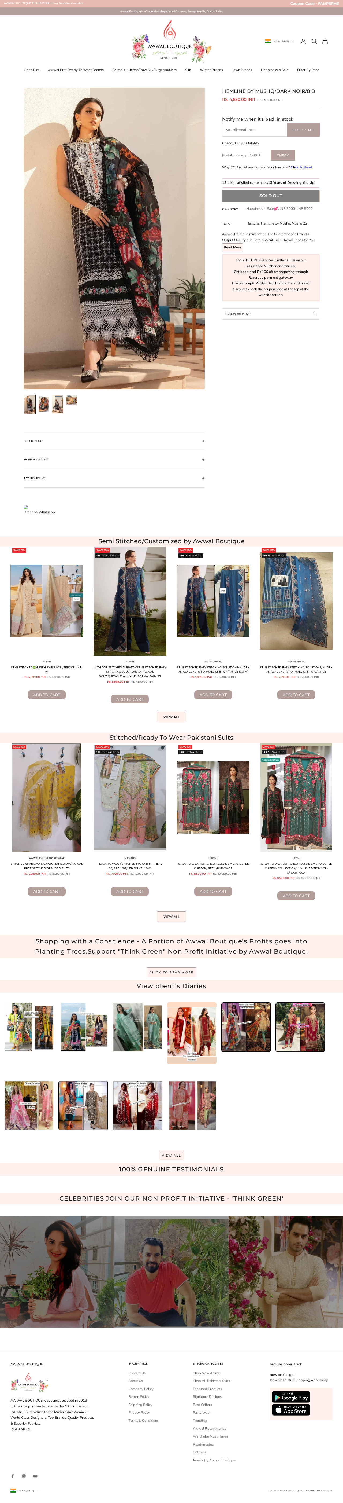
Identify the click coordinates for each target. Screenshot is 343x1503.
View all (171, 717)
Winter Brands (211, 70)
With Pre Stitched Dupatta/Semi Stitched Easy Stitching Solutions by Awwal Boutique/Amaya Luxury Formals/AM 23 (130, 672)
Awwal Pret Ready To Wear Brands (76, 70)
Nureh (47, 661)
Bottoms (199, 1452)
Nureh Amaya (213, 661)
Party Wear (202, 1412)
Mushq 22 (299, 223)
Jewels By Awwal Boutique (214, 1460)
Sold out (270, 195)
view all (171, 1155)
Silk (188, 70)
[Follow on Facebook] (12, 1476)
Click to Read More (172, 972)
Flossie (213, 858)
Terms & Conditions (143, 1420)
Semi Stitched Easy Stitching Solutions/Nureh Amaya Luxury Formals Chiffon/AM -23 (296, 669)
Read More (232, 247)
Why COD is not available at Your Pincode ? (267, 167)
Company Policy (141, 1389)
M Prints (130, 858)
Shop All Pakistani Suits (211, 1381)
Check (283, 155)
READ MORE (20, 1429)
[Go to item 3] (57, 404)
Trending (200, 1420)
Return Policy (138, 1396)
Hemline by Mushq (275, 223)
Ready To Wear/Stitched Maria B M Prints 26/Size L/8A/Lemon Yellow (129, 866)
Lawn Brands (242, 70)
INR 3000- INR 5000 (296, 208)
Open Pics (31, 70)
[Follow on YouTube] (35, 1476)
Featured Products (207, 1389)
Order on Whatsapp (39, 512)
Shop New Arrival (207, 1373)
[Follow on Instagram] (24, 1476)
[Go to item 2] (44, 404)
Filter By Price (308, 70)
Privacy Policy (139, 1412)
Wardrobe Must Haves (210, 1436)
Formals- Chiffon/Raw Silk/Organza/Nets (145, 70)
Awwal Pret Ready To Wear (47, 858)
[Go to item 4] (71, 400)
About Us (135, 1381)
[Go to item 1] (30, 404)
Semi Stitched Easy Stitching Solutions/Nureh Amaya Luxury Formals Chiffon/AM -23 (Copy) (213, 669)
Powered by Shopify (318, 1490)
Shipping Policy (140, 1404)
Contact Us (137, 1373)
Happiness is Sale (275, 70)
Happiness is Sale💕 (262, 208)
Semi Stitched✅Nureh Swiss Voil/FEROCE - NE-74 (47, 669)
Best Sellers (202, 1404)
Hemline (252, 223)
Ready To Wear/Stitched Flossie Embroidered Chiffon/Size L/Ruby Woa (213, 866)
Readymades (203, 1444)
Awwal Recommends (209, 1428)
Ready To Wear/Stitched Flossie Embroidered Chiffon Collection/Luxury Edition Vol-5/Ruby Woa (296, 868)
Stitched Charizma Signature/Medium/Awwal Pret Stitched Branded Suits (47, 866)
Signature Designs (207, 1396)
